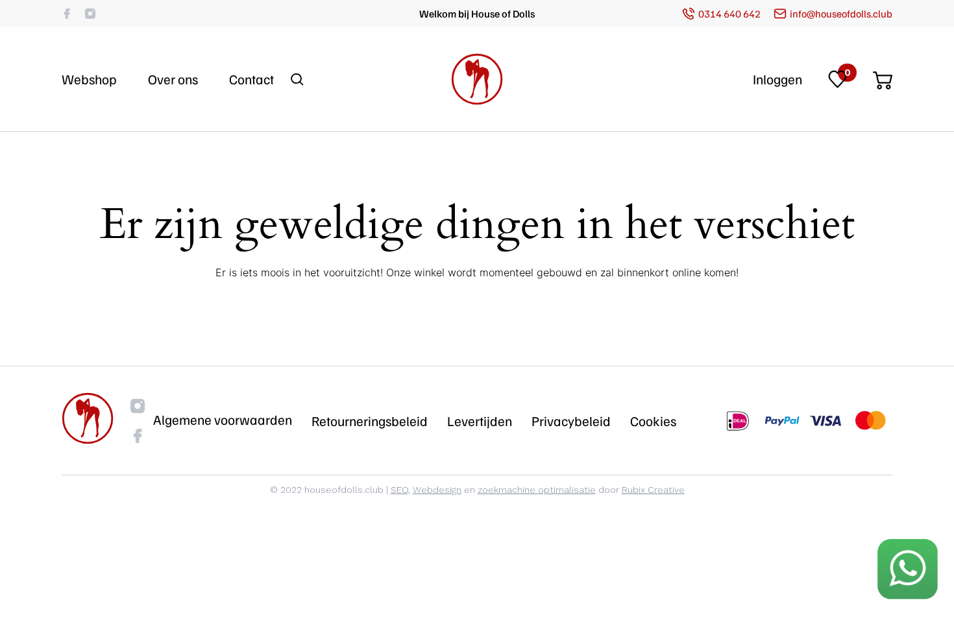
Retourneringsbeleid (370, 421)
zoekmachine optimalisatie (537, 489)
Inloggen (777, 79)
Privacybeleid (571, 421)
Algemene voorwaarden (222, 419)
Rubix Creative (653, 489)
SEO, (400, 489)
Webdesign (437, 489)
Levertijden (479, 421)
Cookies (653, 421)
